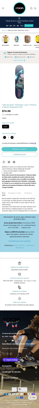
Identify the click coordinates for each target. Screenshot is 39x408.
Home (4, 30)
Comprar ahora (19, 154)
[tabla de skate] (19, 82)
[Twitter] (9, 162)
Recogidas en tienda (14, 193)
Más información (18, 60)
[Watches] (16, 39)
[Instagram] (7, 354)
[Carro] (35, 8)
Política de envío (27, 402)
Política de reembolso (11, 400)
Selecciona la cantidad (9, 133)
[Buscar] (31, 8)
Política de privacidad (27, 400)
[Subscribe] (36, 348)
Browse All (28, 25)
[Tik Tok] (11, 354)
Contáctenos (28, 193)
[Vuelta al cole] (27, 39)
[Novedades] (5, 39)
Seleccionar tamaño (8, 123)
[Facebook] (4, 162)
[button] (3, 8)
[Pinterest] (14, 162)
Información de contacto (19, 404)
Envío (3, 114)
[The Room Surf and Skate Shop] (19, 8)
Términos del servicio (13, 402)
